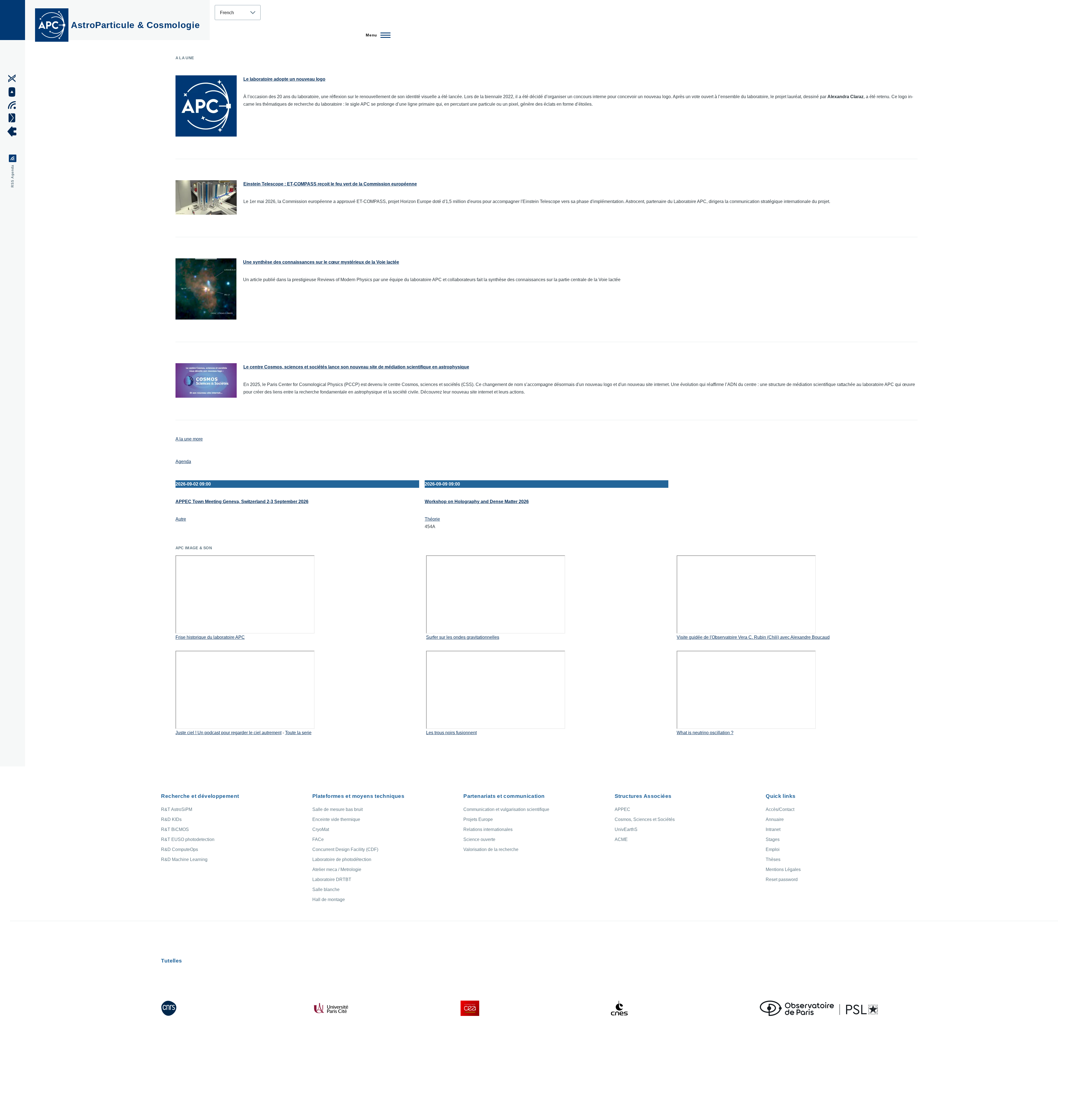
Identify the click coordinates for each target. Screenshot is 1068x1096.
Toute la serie (298, 732)
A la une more (189, 439)
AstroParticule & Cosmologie (135, 25)
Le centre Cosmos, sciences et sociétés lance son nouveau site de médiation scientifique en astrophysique (356, 367)
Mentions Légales (783, 869)
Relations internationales (488, 829)
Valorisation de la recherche (490, 849)
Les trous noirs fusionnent (451, 732)
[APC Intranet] (13, 132)
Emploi (773, 849)
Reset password (782, 879)
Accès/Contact (780, 809)
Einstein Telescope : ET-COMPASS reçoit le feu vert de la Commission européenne (330, 184)
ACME (621, 839)
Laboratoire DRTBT (331, 879)
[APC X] (13, 78)
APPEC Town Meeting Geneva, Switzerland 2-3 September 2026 (241, 501)
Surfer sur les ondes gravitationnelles (462, 637)
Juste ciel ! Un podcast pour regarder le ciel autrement (228, 732)
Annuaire (775, 819)
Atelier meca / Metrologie (336, 869)
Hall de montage (328, 899)
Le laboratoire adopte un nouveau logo (284, 79)
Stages (773, 839)
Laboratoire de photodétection (341, 859)
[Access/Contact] (13, 117)
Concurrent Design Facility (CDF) (345, 849)
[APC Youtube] (13, 92)
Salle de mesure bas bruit (337, 809)
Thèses (773, 859)
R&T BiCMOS (175, 829)
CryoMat (320, 829)
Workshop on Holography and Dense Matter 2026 (477, 501)
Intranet (773, 829)
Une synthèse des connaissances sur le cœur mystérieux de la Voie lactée (321, 262)
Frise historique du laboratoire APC (210, 637)
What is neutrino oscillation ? (705, 732)
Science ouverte (479, 839)
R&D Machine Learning (184, 859)
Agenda (183, 461)
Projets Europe (478, 819)
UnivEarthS (626, 829)
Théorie (432, 519)
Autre (180, 519)
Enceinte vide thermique (336, 819)
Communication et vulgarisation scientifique (506, 809)
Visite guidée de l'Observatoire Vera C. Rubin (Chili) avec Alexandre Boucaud (753, 637)
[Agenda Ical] (13, 105)
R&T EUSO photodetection (187, 839)
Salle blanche (326, 889)
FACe (318, 839)
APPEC (622, 809)
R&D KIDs (171, 819)
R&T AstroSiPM (176, 809)
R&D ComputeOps (179, 849)
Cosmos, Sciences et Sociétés (645, 819)
